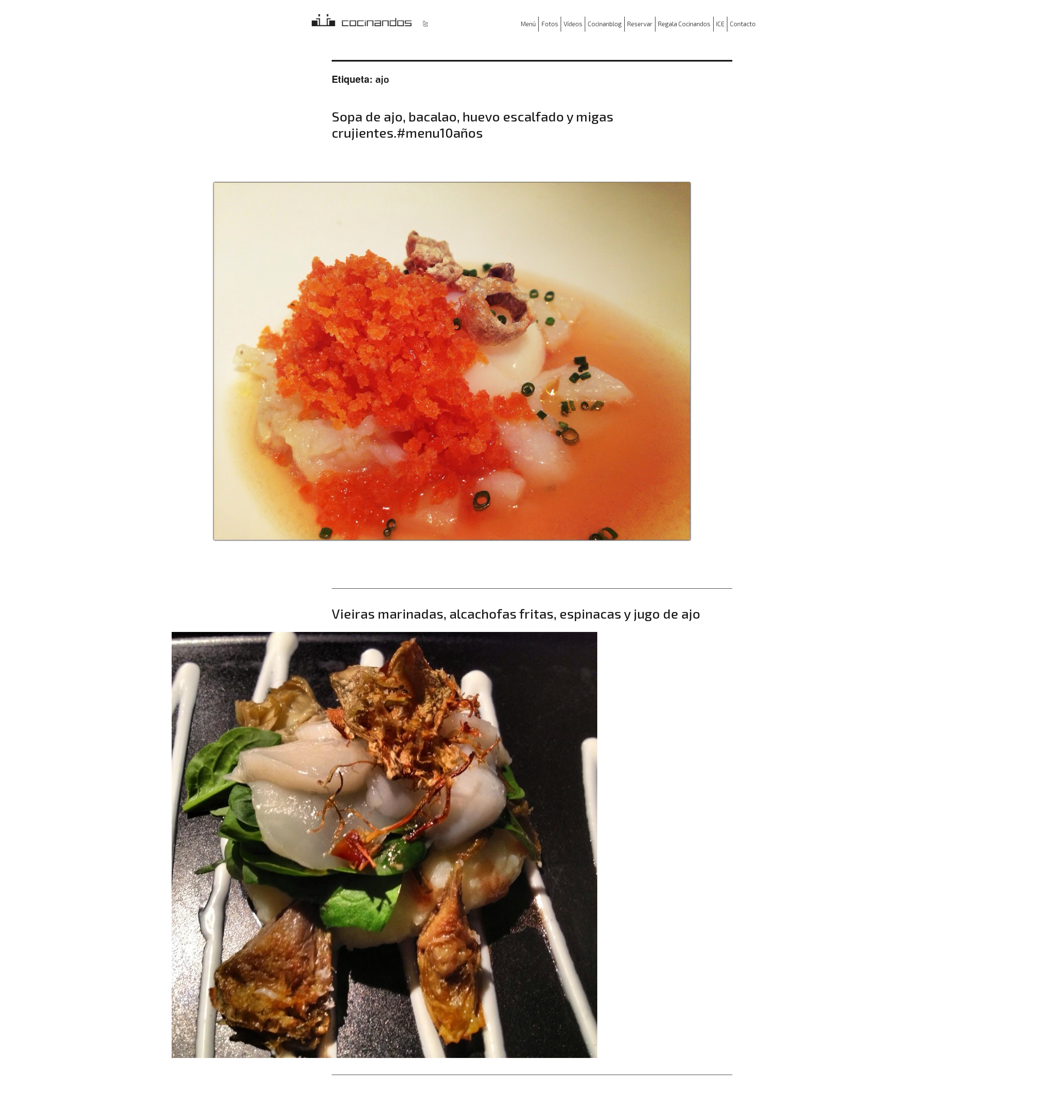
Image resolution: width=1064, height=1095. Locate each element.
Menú (528, 23)
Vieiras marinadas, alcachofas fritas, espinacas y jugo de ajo (516, 613)
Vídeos (573, 23)
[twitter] (425, 23)
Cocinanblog (605, 23)
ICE (720, 23)
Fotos (550, 23)
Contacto (743, 23)
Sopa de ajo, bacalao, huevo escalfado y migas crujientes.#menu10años (472, 124)
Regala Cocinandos (684, 23)
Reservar (640, 23)
